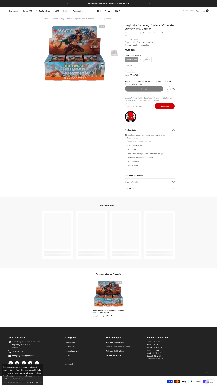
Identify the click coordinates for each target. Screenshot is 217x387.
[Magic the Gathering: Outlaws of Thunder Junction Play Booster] (108, 293)
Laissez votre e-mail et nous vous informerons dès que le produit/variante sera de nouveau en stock (148, 99)
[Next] (149, 3)
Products (54, 18)
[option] (74, 53)
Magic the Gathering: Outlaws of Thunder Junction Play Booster (108, 311)
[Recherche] (197, 10)
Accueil (45, 18)
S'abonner (165, 106)
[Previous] (68, 3)
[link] (168, 89)
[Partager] (173, 89)
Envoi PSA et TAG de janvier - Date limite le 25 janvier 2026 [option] (108, 3)
